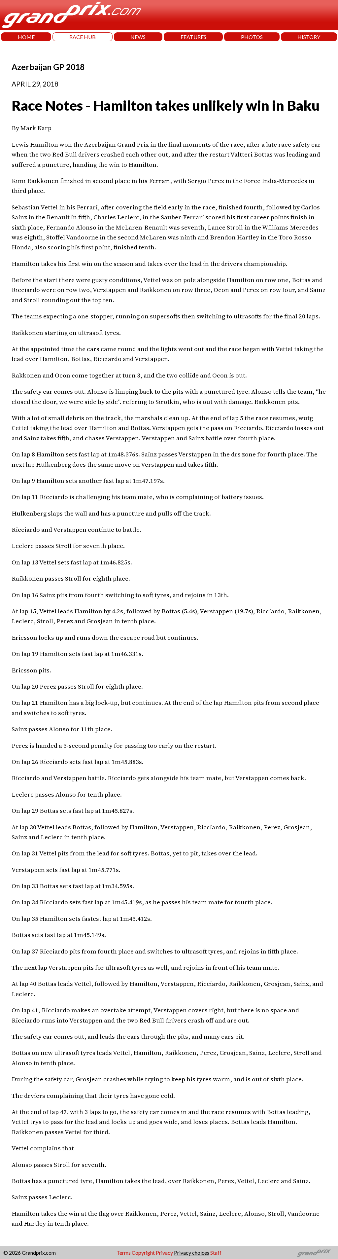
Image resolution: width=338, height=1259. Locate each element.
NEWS (138, 37)
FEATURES (193, 37)
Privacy (164, 1252)
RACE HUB (82, 37)
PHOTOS (252, 37)
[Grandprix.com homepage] (314, 1253)
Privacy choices (191, 1252)
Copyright (143, 1252)
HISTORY (308, 37)
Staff (215, 1252)
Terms (124, 1252)
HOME (26, 37)
